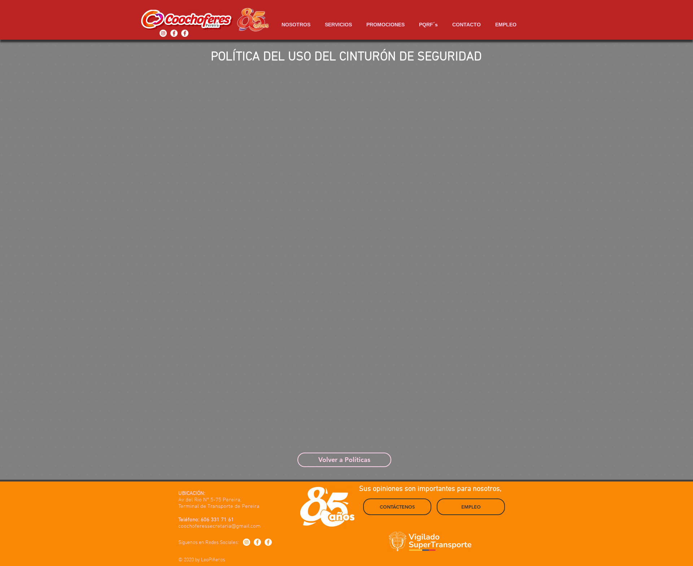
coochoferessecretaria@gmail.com (219, 526)
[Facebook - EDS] (174, 33)
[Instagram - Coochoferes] (163, 33)
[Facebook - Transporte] (184, 33)
